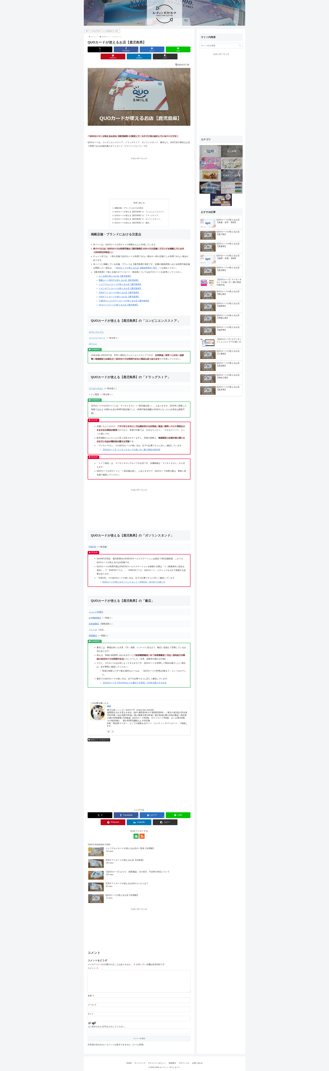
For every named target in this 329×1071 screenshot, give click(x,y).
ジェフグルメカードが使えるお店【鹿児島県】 (120, 284)
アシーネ (93, 630)
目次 (136, 203)
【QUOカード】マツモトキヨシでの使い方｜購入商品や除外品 (131, 450)
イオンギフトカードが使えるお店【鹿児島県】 (120, 288)
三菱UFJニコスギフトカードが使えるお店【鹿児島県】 (124, 301)
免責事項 (172, 1063)
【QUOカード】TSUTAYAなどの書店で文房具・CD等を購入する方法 (134, 683)
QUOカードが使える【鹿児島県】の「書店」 (133, 223)
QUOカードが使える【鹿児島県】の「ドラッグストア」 (137, 215)
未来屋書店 (94, 624)
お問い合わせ (197, 1063)
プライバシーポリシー (157, 1063)
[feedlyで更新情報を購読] (108, 731)
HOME (129, 1063)
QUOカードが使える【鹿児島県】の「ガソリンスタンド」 (138, 219)
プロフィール (184, 1063)
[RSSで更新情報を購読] (112, 731)
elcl (109, 706)
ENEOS (92, 547)
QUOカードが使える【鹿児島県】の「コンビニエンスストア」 (140, 212)
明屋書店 (93, 636)
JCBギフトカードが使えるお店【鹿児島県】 (119, 292)
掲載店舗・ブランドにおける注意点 (129, 208)
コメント (93, 968)
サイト (91, 1014)
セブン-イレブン (96, 332)
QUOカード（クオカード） (99, 740)
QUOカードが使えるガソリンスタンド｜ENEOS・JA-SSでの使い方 (133, 582)
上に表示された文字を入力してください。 (107, 1027)
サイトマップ (139, 1063)
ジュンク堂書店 (96, 612)
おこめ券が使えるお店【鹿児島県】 (115, 276)
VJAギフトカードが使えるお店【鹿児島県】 (119, 297)
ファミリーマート (97, 338)
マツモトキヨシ (96, 388)
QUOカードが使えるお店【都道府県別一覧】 (136, 268)
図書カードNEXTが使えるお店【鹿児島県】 (119, 280)
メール (92, 1005)
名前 (91, 996)
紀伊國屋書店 (95, 618)
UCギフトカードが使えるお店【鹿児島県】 (119, 305)
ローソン (93, 344)
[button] (165, 56)
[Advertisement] (139, 178)
